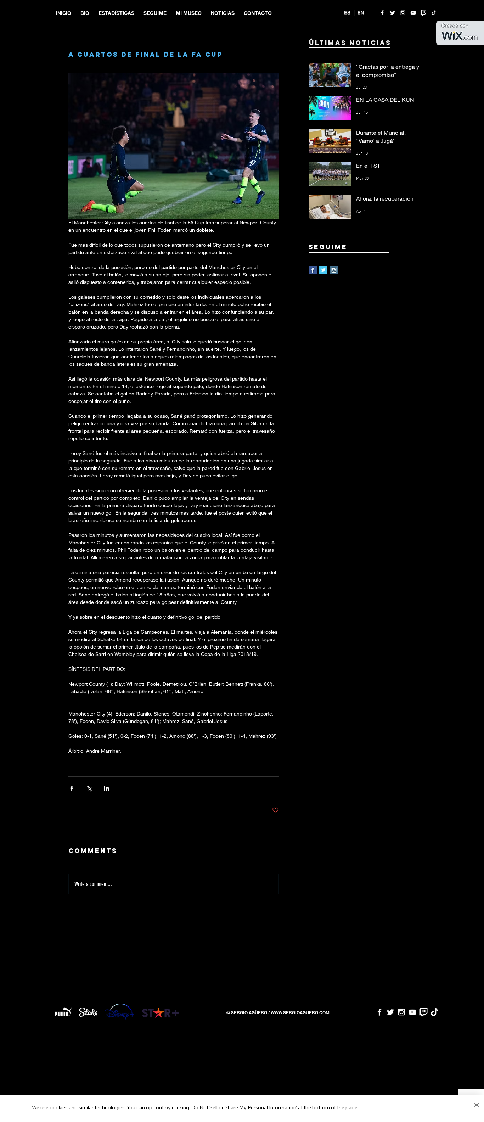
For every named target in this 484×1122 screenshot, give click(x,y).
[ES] (347, 13)
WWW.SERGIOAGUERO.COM (300, 1012)
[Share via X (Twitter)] (89, 788)
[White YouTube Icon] (413, 13)
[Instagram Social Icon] (334, 270)
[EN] (361, 13)
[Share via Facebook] (71, 788)
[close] (476, 1105)
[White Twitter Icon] (392, 13)
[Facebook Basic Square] (313, 270)
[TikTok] (433, 13)
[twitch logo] (423, 13)
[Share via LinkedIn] (106, 788)
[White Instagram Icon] (403, 13)
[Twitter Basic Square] (323, 270)
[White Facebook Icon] (382, 13)
